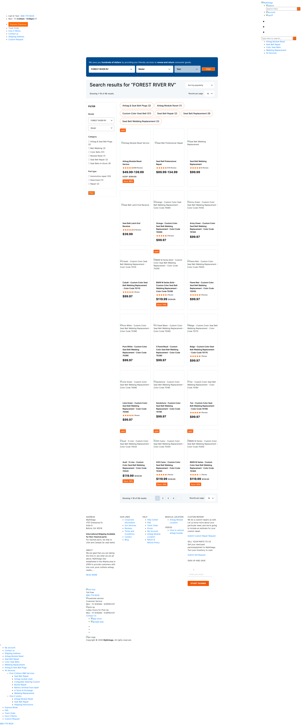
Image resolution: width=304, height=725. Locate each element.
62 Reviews (205, 168)
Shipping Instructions (23, 704)
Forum (150, 528)
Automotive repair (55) (100, 176)
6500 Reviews (138, 168)
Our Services (130, 525)
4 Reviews (204, 295)
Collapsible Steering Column (27, 682)
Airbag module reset (23, 679)
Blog (127, 539)
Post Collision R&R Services (22, 673)
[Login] (270, 12)
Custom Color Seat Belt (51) (136, 113)
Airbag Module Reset (275, 41)
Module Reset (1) (97, 156)
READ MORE (91, 575)
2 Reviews (170, 236)
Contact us (13, 34)
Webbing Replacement (276, 50)
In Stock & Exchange (23, 690)
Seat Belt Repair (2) (99, 159)
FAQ (149, 522)
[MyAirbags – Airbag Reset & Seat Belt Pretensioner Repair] (267, 2)
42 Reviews (137, 230)
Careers (128, 537)
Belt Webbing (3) (97, 148)
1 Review (136, 292)
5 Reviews (204, 412)
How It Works (14, 31)
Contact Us (91, 615)
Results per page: (196, 93)
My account (10, 647)
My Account (152, 531)
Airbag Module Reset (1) (169, 105)
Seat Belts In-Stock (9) (100, 163)
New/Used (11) (96, 180)
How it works (16, 696)
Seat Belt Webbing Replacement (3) (140, 121)
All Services (271, 53)
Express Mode (11, 707)
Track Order (13, 28)
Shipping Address (16, 36)
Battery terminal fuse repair (26, 687)
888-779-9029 (27, 16)
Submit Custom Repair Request (202, 536)
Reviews (128, 528)
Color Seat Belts (273, 47)
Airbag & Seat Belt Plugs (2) (100, 143)
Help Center (152, 520)
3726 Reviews (171, 168)
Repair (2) (94, 184)
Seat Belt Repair (273, 44)
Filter (208, 69)
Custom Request (15, 39)
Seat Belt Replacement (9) (196, 113)
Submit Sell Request (197, 555)
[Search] (298, 9)
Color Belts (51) (97, 152)
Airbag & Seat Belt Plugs (16, 667)
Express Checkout (18, 24)
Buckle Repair (20, 684)
